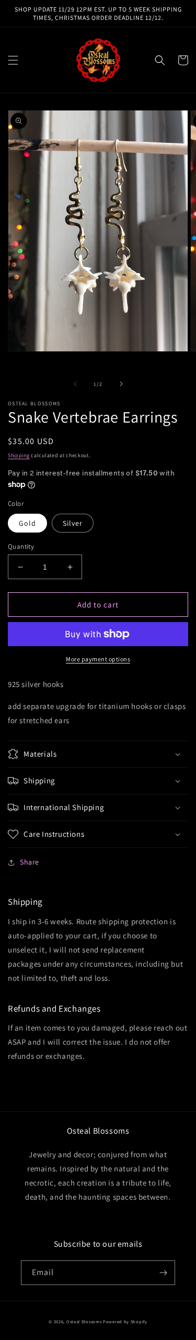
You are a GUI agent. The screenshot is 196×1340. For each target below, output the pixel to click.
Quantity (21, 546)
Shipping (19, 455)
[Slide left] (75, 383)
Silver (73, 523)
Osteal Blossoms (84, 1321)
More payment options (98, 659)
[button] (13, 60)
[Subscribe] (163, 1272)
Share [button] (29, 862)
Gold (27, 523)
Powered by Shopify (125, 1321)
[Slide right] (121, 383)
